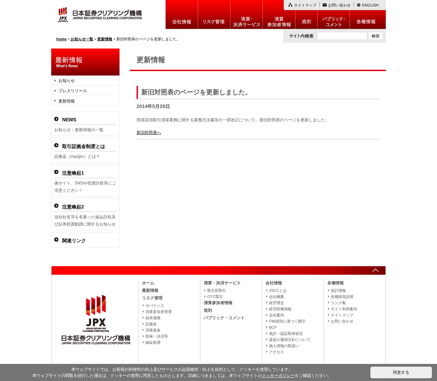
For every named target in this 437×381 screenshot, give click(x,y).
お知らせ (66, 80)
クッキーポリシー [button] (278, 375)
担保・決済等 (156, 336)
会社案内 (276, 315)
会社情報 (182, 14)
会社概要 (276, 297)
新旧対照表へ (149, 132)
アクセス (276, 352)
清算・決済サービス (222, 283)
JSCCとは (277, 290)
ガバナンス (154, 305)
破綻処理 (152, 342)
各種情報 (368, 14)
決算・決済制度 (246, 14)
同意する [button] (401, 372)
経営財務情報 (280, 309)
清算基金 (152, 330)
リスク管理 (214, 14)
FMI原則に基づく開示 (287, 321)
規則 (306, 14)
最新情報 (150, 290)
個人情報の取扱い (284, 346)
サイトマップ (305, 5)
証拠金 (151, 324)
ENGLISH (370, 5)
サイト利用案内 (344, 309)
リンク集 (338, 303)
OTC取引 (215, 297)
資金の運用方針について (289, 340)
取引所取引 (216, 290)
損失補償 (152, 318)
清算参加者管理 (158, 312)
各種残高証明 (342, 297)
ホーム (148, 283)
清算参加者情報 (279, 14)
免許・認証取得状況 (286, 333)
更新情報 (66, 101)
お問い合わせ (339, 5)
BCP (273, 327)
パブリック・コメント (334, 14)
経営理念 (276, 303)
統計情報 (338, 290)
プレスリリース (72, 91)
